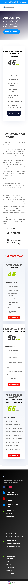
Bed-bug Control (10, 525)
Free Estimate (11, 31)
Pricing (8, 549)
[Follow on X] (7, 487)
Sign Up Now (14, 113)
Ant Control (9, 513)
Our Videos (9, 564)
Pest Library (9, 558)
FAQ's (8, 561)
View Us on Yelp (12, 498)
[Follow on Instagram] (10, 487)
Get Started (14, 318)
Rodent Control (10, 519)
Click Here (9, 500)
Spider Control (10, 516)
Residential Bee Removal (13, 543)
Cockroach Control (11, 522)
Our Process (9, 552)
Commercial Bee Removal (13, 546)
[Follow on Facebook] (4, 487)
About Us (9, 570)
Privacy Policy (10, 573)
